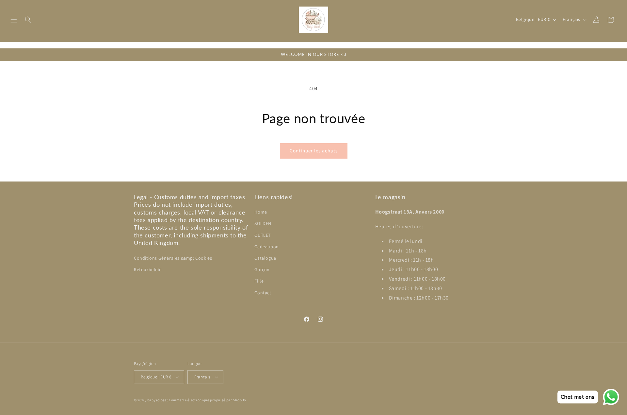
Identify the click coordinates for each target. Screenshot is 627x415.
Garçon (262, 269)
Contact (262, 293)
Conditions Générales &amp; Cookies (173, 258)
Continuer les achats (314, 150)
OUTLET (262, 235)
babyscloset (157, 400)
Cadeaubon (266, 247)
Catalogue (265, 258)
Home (260, 212)
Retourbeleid (148, 269)
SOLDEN (262, 223)
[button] (14, 19)
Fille (259, 281)
